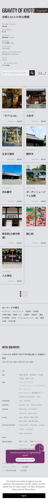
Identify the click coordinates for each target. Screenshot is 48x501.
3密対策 (33, 445)
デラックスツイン (25, 389)
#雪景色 (28, 312)
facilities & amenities (27, 397)
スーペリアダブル (39, 386)
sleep (39, 397)
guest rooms (32, 413)
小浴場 (21, 379)
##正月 (13, 318)
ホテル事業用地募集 (9, 471)
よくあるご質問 (7, 463)
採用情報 (23, 471)
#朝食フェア (17, 315)
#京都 (4, 321)
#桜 (36, 318)
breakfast (27, 401)
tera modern (32, 409)
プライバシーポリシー (10, 467)
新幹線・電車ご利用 (31, 417)
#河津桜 (36, 312)
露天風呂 (33, 375)
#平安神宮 (5, 318)
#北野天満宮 (6, 315)
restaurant (5, 401)
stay (3, 382)
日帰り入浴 (29, 379)
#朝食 (42, 318)
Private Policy (30, 489)
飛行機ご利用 (33, 421)
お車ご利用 (23, 421)
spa (3, 375)
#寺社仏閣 (11, 321)
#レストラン (6, 312)
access (4, 417)
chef (20, 401)
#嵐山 (41, 315)
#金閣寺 (26, 315)
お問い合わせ (22, 463)
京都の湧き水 (23, 375)
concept (5, 409)
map (20, 417)
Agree (24, 496)
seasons (42, 425)
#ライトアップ (18, 312)
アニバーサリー (24, 452)
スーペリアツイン (25, 386)
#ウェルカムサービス (25, 318)
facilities (5, 405)
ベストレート (23, 445)
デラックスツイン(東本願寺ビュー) (31, 393)
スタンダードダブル (26, 382)
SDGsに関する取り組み (27, 449)
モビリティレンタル (26, 456)
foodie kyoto (24, 425)
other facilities (36, 405)
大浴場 (40, 375)
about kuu (22, 409)
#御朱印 (34, 315)
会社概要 (25, 467)
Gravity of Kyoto (8, 425)
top (3, 371)
